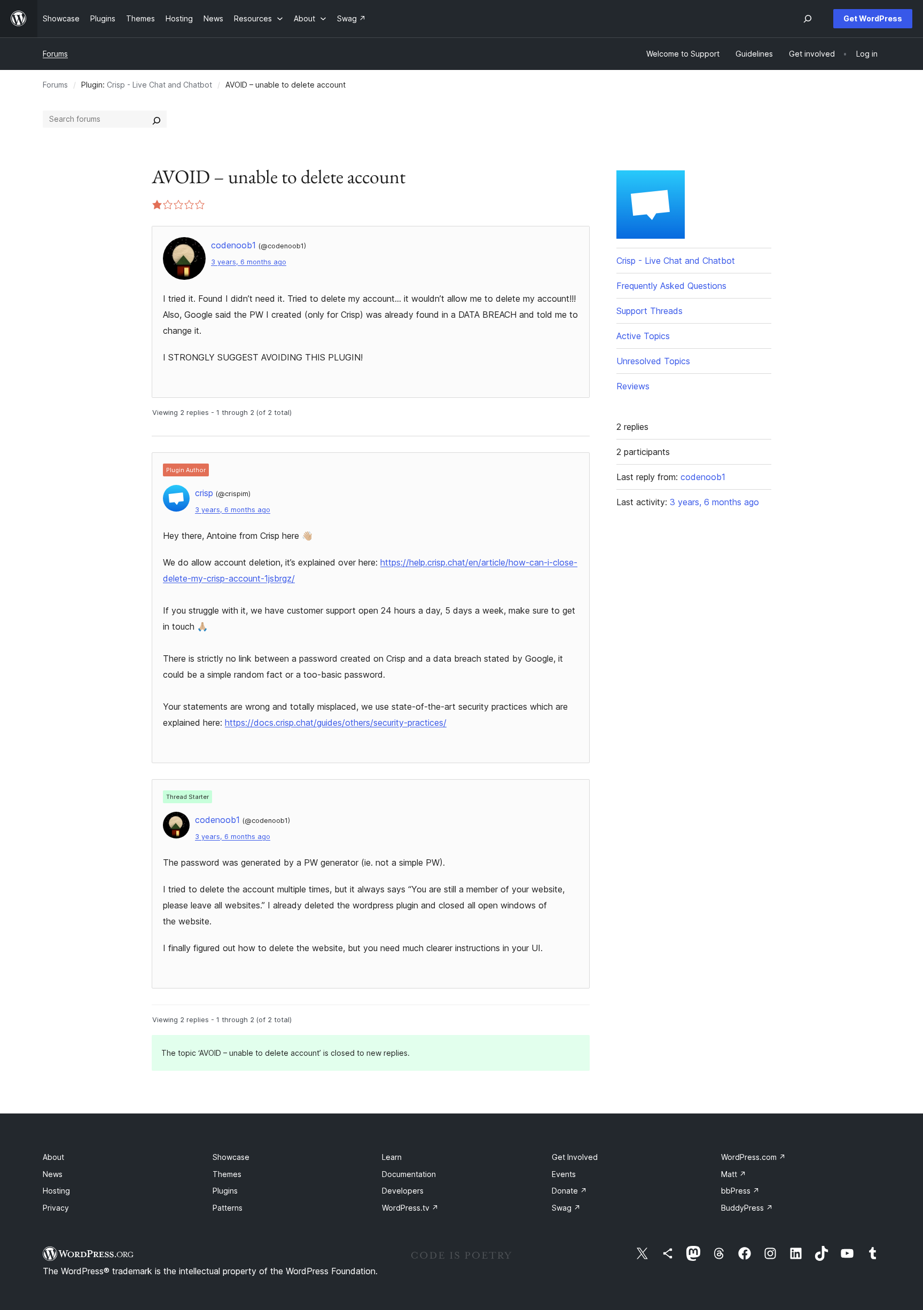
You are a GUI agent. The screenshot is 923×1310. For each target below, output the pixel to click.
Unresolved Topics (653, 361)
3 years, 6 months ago (248, 262)
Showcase (231, 1157)
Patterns (228, 1207)
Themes (227, 1174)
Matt (733, 1174)
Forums (55, 53)
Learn (392, 1157)
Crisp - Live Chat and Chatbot (159, 84)
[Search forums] (156, 119)
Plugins (225, 1190)
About (53, 1157)
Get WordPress (872, 18)
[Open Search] (808, 18)
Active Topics (643, 336)
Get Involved (575, 1157)
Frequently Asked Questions (671, 285)
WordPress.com (753, 1157)
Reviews (633, 386)
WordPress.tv (410, 1207)
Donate (569, 1190)
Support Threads (649, 310)
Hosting (56, 1190)
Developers (403, 1190)
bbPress (740, 1190)
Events (564, 1174)
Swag (566, 1207)
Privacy (56, 1207)
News (52, 1174)
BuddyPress (747, 1207)
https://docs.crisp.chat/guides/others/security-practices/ (336, 722)
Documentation (409, 1174)
